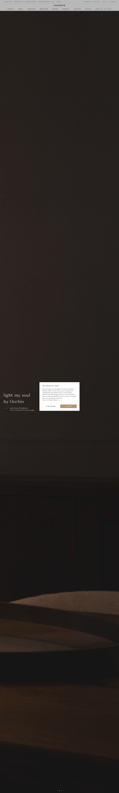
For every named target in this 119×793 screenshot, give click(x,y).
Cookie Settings (51, 406)
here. (58, 400)
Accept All (68, 406)
